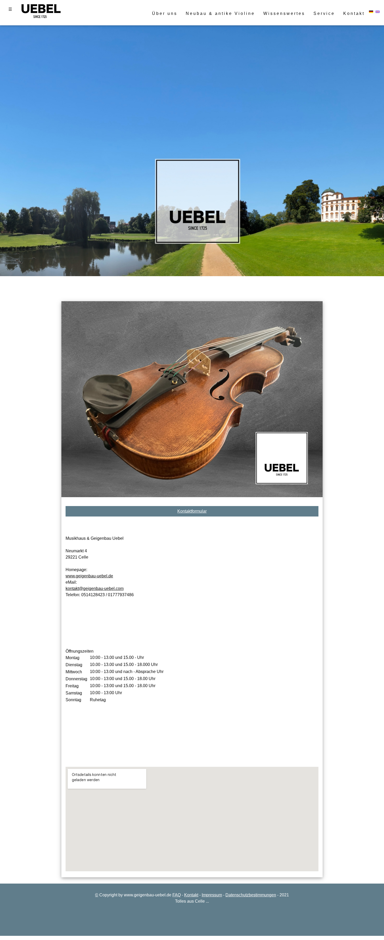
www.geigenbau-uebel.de (89, 576)
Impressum (212, 895)
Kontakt (354, 13)
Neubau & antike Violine (220, 13)
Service (324, 13)
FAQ (176, 895)
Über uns (164, 13)
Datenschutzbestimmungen (250, 895)
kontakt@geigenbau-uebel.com (95, 588)
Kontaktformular (192, 511)
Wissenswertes (284, 13)
